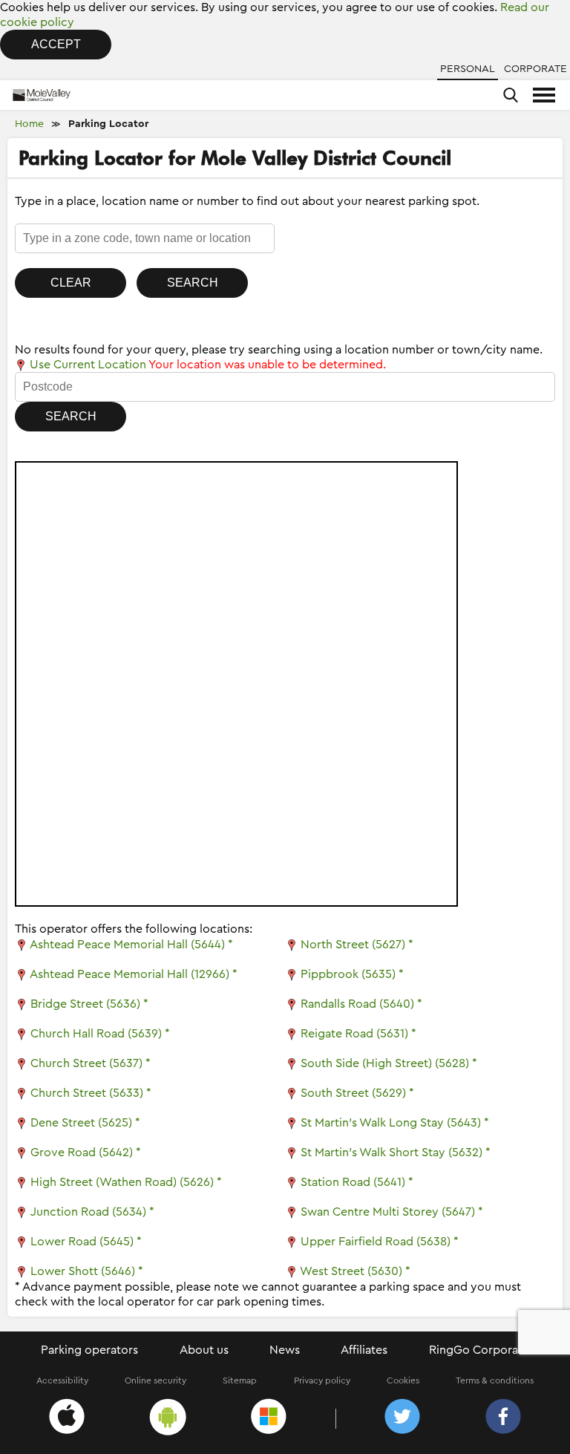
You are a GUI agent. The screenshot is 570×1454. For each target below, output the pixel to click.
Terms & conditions (495, 1380)
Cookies (403, 1380)
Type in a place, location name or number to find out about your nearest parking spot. (247, 201)
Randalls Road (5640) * (361, 1004)
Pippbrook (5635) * (352, 974)
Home (29, 124)
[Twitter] (402, 1418)
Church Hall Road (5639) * (100, 1034)
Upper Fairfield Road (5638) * (380, 1242)
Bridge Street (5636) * (89, 1004)
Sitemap (240, 1380)
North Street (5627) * (357, 945)
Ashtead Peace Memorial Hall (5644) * (131, 945)
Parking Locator (108, 124)
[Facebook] (503, 1418)
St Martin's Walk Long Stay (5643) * (395, 1123)
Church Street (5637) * (90, 1063)
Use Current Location (86, 365)
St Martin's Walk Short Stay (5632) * (396, 1152)
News (284, 1350)
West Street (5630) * (355, 1271)
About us (204, 1350)
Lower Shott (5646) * (86, 1271)
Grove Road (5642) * (85, 1152)
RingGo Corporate (479, 1350)
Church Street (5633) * (90, 1093)
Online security (155, 1380)
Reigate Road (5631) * (358, 1034)
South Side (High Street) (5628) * (389, 1063)
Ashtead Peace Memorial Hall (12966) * (134, 974)
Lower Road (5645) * (86, 1242)
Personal (467, 69)
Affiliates (364, 1350)
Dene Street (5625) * (85, 1123)
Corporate (535, 69)
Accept (56, 44)
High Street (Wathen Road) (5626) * (126, 1182)
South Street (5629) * (357, 1093)
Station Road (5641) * (357, 1182)
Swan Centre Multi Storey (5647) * (392, 1212)
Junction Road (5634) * (92, 1212)
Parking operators (89, 1350)
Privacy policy (322, 1380)
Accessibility (62, 1380)
